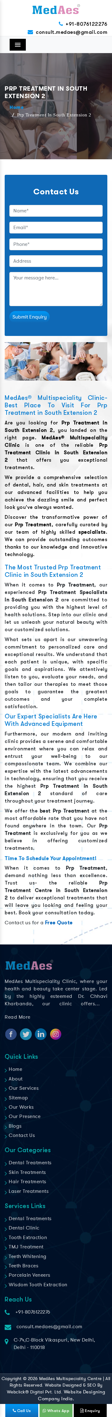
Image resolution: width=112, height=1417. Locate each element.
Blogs (14, 1126)
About (15, 1078)
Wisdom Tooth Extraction (37, 1284)
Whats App (57, 1410)
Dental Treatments (29, 1162)
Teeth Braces (22, 1265)
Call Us (23, 1410)
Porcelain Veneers (28, 1275)
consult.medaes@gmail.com (71, 32)
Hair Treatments (26, 1181)
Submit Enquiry (29, 317)
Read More (17, 1017)
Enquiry (92, 1410)
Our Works (20, 1107)
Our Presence (23, 1116)
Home (17, 108)
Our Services (23, 1088)
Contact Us (21, 1135)
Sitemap (17, 1097)
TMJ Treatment (25, 1246)
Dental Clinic (23, 1228)
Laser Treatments (28, 1191)
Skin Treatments (26, 1172)
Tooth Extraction (27, 1237)
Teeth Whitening (27, 1256)
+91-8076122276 (86, 24)
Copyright (11, 1379)
